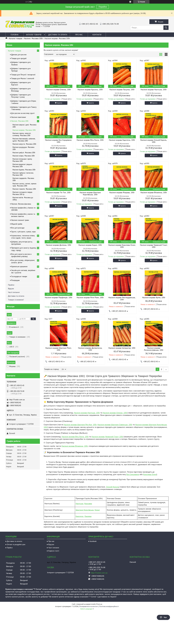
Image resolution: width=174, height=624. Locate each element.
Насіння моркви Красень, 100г (90, 90)
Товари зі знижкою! (16, 300)
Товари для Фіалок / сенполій (22, 78)
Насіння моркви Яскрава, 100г (122, 192)
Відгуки (11, 289)
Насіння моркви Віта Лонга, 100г (90, 140)
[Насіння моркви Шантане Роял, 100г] (58, 333)
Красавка (88, 504)
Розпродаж (15, 280)
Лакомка (87, 516)
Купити (59, 103)
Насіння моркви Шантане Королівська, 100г (90, 193)
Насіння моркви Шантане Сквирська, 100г (114, 425)
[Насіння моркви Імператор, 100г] (122, 333)
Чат (165, 617)
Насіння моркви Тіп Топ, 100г (58, 192)
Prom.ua (99, 604)
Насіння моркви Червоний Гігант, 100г (153, 246)
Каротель (79, 516)
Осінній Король (112, 487)
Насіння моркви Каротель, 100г (122, 140)
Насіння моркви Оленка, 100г (58, 90)
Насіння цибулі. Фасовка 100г (23, 153)
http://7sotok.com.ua (17, 400)
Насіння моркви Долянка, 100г (58, 245)
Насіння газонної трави (20, 220)
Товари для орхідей (18, 58)
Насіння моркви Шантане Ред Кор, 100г (80, 425)
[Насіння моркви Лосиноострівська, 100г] (154, 333)
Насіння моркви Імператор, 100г (121, 348)
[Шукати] (166, 27)
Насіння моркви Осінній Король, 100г (153, 141)
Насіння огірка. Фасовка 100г (23, 156)
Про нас (79, 35)
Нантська (79, 504)
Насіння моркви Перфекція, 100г (58, 297)
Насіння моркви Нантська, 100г (154, 90)
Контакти (96, 35)
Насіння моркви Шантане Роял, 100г (58, 349)
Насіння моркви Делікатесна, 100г (90, 349)
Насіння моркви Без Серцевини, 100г (58, 141)
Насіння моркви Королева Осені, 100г (122, 246)
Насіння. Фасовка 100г (33, 38)
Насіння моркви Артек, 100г (153, 297)
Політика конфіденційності (109, 606)
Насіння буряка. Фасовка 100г (24, 170)
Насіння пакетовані (18, 117)
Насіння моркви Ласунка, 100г (122, 90)
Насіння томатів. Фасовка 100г (24, 189)
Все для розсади (17, 228)
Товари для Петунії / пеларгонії (23, 75)
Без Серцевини (132, 474)
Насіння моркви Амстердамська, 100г (122, 298)
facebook (93, 541)
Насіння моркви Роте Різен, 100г (90, 297)
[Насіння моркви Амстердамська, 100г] (122, 283)
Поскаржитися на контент (88, 606)
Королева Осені (149, 474)
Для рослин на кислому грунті (23, 113)
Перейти (103, 7)
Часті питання (14, 292)
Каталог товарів (33, 35)
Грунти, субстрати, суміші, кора (23, 232)
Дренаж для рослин (18, 55)
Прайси (11, 285)
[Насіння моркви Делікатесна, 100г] (90, 333)
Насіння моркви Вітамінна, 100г (153, 192)
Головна (14, 35)
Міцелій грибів (16, 224)
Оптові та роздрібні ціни (16, 544)
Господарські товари (19, 276)
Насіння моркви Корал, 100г (90, 245)
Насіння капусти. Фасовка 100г (24, 144)
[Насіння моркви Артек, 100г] (154, 283)
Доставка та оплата (57, 35)
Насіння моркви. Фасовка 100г (24, 130)
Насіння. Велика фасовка (21, 204)
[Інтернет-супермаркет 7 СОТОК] (19, 27)
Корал (97, 510)
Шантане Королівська (85, 510)
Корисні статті (53, 551)
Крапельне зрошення (19, 266)
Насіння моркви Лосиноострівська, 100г (153, 349)
